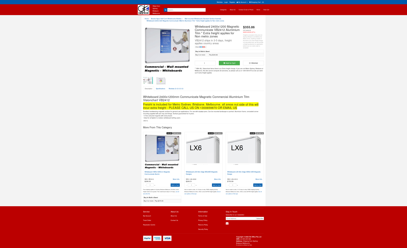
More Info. (176, 179)
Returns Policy (203, 225)
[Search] (165, 10)
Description (148, 88)
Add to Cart (230, 63)
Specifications (160, 88)
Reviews (172, 88)
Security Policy (203, 229)
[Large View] (148, 80)
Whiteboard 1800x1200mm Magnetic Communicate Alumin (157, 173)
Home (258, 10)
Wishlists (220, 2)
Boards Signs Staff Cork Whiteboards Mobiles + (167, 19)
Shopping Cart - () (257, 2)
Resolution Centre (149, 225)
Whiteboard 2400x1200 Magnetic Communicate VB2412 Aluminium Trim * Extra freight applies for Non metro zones (185, 21)
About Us (233, 10)
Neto (250, 245)
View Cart (266, 10)
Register (232, 2)
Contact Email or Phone (246, 10)
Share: (197, 47)
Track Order (147, 220)
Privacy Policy (202, 220)
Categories (223, 10)
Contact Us (174, 220)
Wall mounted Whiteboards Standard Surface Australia (203, 19)
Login (226, 2)
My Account (147, 216)
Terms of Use (202, 216)
